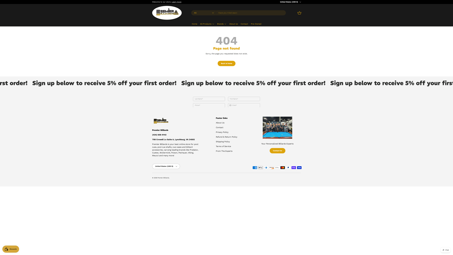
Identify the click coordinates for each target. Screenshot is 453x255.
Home (194, 24)
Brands (220, 24)
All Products (205, 24)
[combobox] (238, 12)
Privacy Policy (222, 132)
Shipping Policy (223, 141)
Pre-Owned (256, 24)
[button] (299, 12)
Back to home (226, 63)
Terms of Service (223, 146)
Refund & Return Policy (226, 137)
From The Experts (224, 151)
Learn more (176, 2)
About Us (233, 24)
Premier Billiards (163, 178)
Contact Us (277, 151)
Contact (244, 24)
